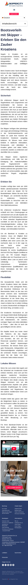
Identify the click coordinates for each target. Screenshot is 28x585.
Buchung (4, 506)
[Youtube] (8, 565)
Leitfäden (4, 552)
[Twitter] (13, 565)
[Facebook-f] (6, 565)
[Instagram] (3, 565)
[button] (25, 23)
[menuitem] (13, 17)
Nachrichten (18, 552)
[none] (13, 17)
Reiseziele (5, 557)
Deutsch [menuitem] (7, 18)
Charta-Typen (18, 506)
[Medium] (11, 565)
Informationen (18, 518)
